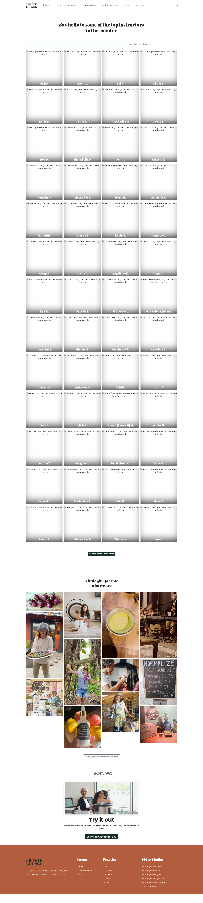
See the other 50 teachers (101, 553)
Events (58, 5)
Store (126, 5)
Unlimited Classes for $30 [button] (101, 836)
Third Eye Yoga (149, 886)
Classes (45, 5)
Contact (107, 878)
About (106, 882)
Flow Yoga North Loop (152, 870)
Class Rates (140, 5)
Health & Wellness (110, 5)
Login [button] (175, 5)
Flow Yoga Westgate (151, 874)
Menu (80, 866)
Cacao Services (89, 5)
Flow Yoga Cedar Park (152, 866)
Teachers (107, 874)
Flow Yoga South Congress (154, 882)
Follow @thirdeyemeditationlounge (101, 756)
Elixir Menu (71, 5)
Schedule (107, 870)
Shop (80, 874)
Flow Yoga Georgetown (153, 878)
